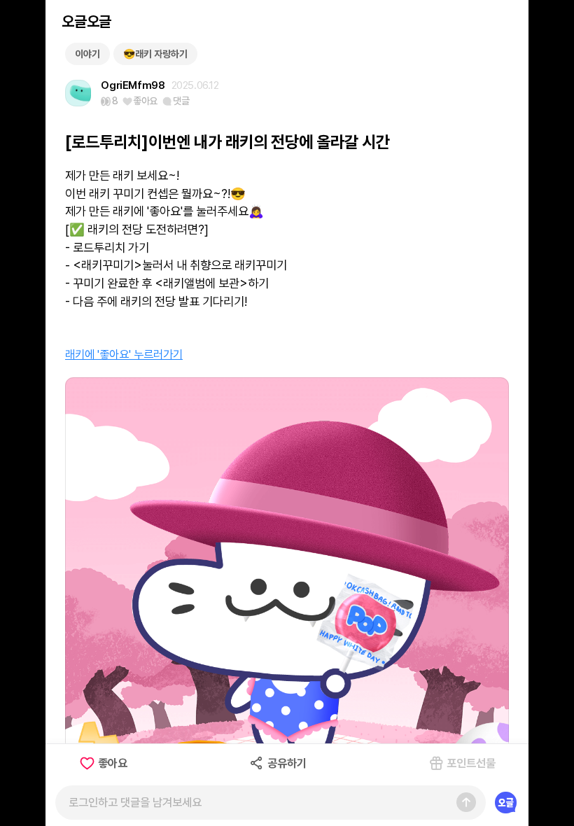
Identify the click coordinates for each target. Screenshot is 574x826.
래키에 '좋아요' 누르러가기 (124, 354)
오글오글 (86, 21)
